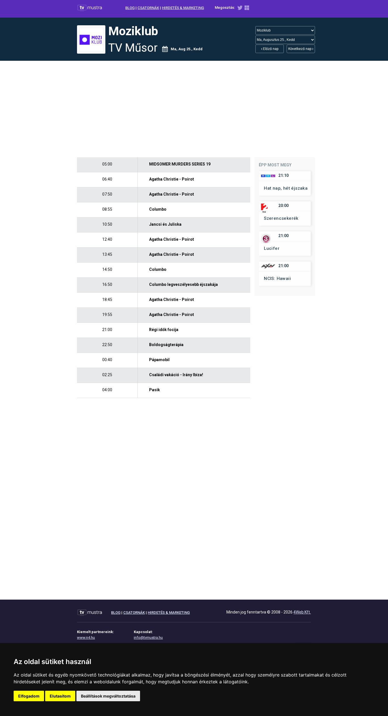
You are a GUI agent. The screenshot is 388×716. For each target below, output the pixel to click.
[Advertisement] (194, 109)
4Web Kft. (302, 612)
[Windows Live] (247, 9)
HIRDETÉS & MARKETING (183, 8)
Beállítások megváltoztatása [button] (108, 696)
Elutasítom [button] (60, 696)
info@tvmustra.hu (148, 637)
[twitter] (240, 9)
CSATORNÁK (148, 8)
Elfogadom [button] (28, 696)
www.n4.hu (86, 637)
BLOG (130, 8)
